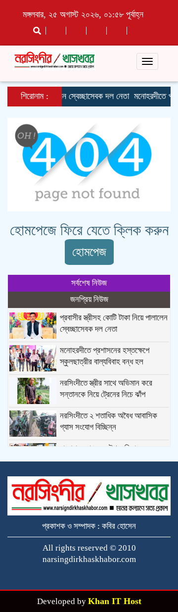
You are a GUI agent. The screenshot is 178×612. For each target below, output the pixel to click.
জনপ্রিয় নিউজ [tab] (89, 299)
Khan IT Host (114, 601)
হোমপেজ (89, 251)
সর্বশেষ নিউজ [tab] (89, 283)
